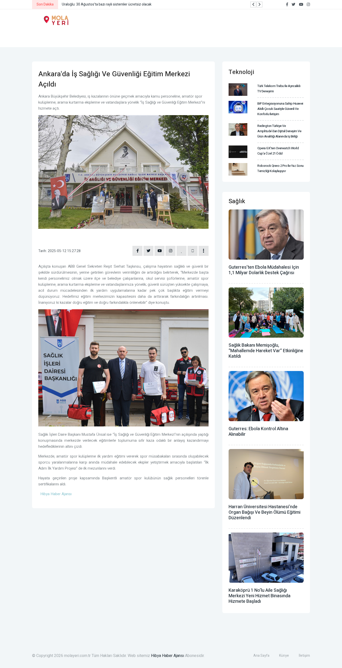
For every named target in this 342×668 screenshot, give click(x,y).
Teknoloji (199, 37)
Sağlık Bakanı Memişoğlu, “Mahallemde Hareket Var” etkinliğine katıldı (266, 351)
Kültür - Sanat (137, 37)
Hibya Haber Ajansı (167, 656)
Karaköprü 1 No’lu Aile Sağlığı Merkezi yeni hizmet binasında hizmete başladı (259, 596)
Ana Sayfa (261, 655)
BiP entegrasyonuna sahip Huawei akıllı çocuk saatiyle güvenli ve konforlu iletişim (280, 108)
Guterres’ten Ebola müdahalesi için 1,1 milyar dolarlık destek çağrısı (264, 270)
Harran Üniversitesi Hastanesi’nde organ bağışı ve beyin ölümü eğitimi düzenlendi (264, 512)
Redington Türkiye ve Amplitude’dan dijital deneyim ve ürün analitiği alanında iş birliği (279, 131)
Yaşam (102, 37)
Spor (171, 37)
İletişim (304, 655)
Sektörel (232, 37)
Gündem (46, 37)
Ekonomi (75, 37)
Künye (284, 655)
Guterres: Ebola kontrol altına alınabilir (258, 431)
